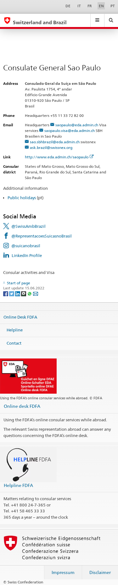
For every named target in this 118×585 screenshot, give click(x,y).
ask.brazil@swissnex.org (51, 147)
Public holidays (22, 197)
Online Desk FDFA (20, 316)
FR (89, 5)
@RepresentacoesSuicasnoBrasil (41, 235)
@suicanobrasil (25, 245)
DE (67, 5)
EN (101, 5)
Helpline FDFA (18, 485)
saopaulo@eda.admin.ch (76, 125)
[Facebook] (6, 293)
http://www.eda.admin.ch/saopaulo (56, 157)
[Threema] (24, 293)
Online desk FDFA (22, 406)
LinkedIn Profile (27, 255)
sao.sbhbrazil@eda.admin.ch (55, 142)
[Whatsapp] (30, 293)
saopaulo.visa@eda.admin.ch (69, 130)
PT (112, 5)
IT (79, 5)
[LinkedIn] (18, 293)
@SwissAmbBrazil (28, 226)
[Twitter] (12, 293)
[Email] (35, 293)
